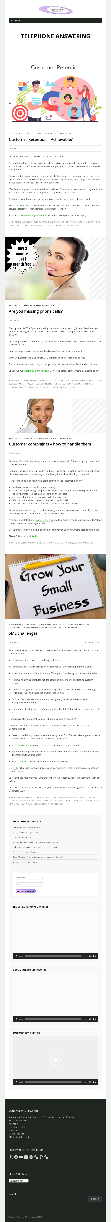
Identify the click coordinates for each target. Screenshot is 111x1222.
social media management (39, 800)
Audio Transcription (19, 624)
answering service (33, 215)
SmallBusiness (15, 800)
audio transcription (20, 797)
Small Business (88, 380)
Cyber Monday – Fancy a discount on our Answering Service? (38, 857)
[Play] (16, 956)
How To (52, 543)
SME (40, 225)
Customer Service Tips (22, 837)
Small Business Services (20, 133)
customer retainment (39, 222)
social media (19, 761)
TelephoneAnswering (36, 387)
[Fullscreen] (94, 956)
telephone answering (53, 225)
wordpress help (55, 804)
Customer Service (40, 543)
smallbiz (91, 797)
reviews (45, 370)
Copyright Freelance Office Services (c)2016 (25, 1217)
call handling (42, 797)
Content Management (41, 624)
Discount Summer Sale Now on (25, 862)
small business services (36, 384)
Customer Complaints (21, 543)
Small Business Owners (27, 225)
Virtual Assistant (64, 133)
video (22, 205)
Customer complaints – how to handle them (50, 444)
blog (33, 797)
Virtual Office (70, 627)
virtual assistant (21, 745)
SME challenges (23, 633)
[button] (55, 934)
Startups (57, 384)
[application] (55, 935)
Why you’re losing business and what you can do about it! (36, 842)
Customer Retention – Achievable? (41, 139)
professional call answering (66, 380)
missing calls (46, 380)
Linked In (33, 536)
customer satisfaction (79, 222)
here (95, 364)
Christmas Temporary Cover (24, 852)
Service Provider (64, 543)
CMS (15, 767)
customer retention (59, 222)
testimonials (30, 370)
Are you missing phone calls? (36, 311)
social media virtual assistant (65, 800)
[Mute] (90, 956)
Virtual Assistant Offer (36, 804)
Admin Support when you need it (26, 832)
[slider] (53, 956)
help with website (78, 797)
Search (13, 1193)
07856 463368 (17, 1133)
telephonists (53, 387)
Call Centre (34, 380)
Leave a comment (94, 642)
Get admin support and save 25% (26, 827)
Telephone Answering (43, 133)
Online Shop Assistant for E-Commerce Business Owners (36, 847)
